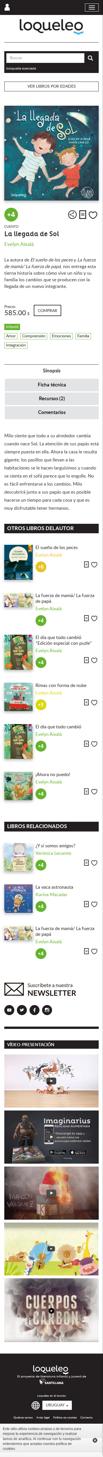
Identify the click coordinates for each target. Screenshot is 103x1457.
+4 (11, 214)
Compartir (72, 214)
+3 (40, 705)
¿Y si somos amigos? (55, 846)
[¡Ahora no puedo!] (18, 786)
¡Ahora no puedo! (52, 774)
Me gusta (93, 215)
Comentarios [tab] (52, 412)
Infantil (12, 327)
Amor (11, 336)
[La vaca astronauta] (18, 898)
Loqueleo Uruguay (52, 27)
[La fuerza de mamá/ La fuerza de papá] (18, 600)
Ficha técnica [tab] (52, 384)
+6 (41, 567)
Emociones (61, 336)
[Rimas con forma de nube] (18, 697)
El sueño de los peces (56, 547)
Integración (16, 345)
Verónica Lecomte (53, 853)
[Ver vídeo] (51, 1081)
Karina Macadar (51, 894)
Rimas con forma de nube (60, 685)
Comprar (47, 311)
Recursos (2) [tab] (52, 398)
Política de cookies (65, 1417)
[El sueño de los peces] (18, 562)
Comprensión (33, 336)
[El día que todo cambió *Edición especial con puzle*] (18, 652)
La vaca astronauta (54, 887)
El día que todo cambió (58, 727)
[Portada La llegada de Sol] (51, 153)
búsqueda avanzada (21, 68)
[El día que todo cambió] (18, 741)
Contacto (86, 1417)
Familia (83, 336)
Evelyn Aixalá (19, 244)
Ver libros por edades (51, 86)
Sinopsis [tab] (51, 370)
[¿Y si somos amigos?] (18, 857)
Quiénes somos (23, 1417)
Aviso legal (42, 1417)
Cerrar (95, 1440)
